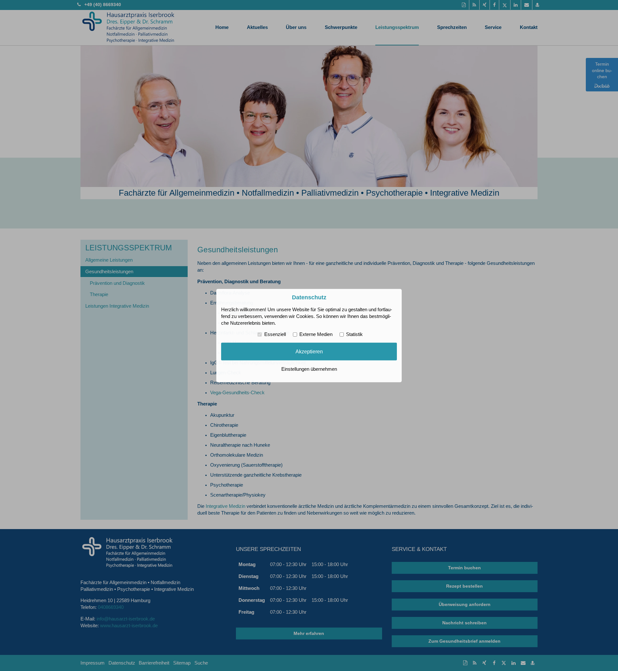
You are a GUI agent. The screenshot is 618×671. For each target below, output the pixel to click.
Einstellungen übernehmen (309, 369)
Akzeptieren (309, 351)
